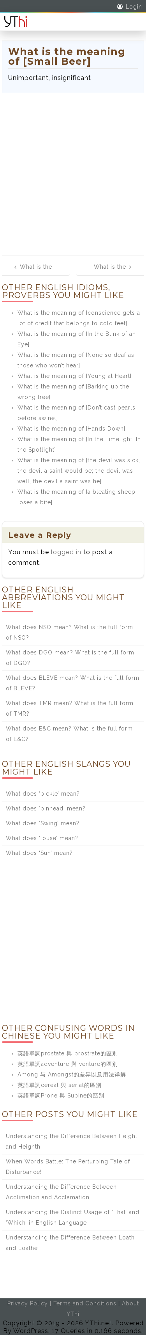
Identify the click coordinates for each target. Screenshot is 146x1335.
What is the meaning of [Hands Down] (71, 428)
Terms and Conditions (84, 1303)
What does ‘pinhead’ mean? (46, 808)
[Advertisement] (73, 170)
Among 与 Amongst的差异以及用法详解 (72, 1074)
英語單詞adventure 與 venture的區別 (68, 1064)
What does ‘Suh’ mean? (39, 853)
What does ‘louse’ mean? (42, 838)
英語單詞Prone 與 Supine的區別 (61, 1095)
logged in (66, 552)
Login (134, 7)
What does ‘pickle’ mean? (43, 794)
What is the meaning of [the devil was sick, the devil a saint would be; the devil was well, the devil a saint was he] (79, 470)
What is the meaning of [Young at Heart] (75, 376)
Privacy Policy (27, 1303)
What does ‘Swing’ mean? (42, 823)
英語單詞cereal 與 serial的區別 (60, 1085)
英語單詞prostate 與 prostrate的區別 (68, 1053)
